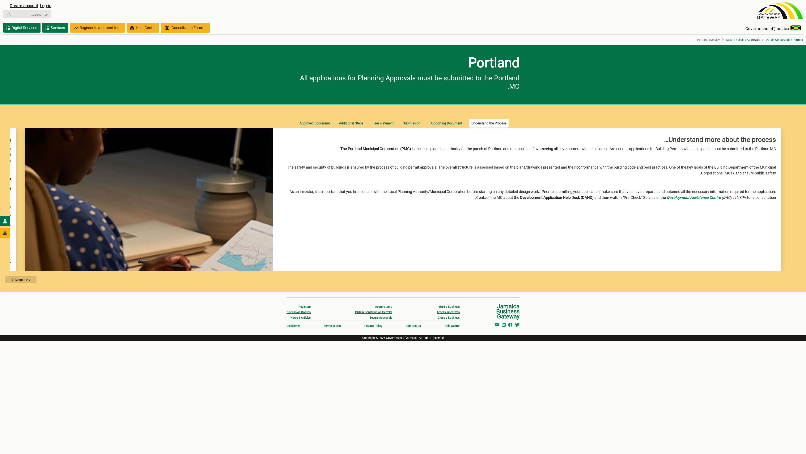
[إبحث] (9, 14)
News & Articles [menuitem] (300, 317)
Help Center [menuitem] (452, 325)
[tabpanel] (403, 199)
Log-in (45, 5)
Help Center (146, 27)
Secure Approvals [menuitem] (381, 317)
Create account (24, 5)
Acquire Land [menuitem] (383, 306)
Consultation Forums (188, 27)
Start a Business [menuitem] (449, 306)
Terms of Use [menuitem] (332, 325)
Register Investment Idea (101, 27)
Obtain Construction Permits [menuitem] (373, 312)
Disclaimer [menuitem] (293, 325)
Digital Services (24, 27)
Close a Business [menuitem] (449, 317)
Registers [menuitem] (304, 306)
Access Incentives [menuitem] (448, 312)
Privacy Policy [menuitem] (373, 325)
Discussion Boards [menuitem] (299, 312)
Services (58, 27)
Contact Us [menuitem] (413, 325)
